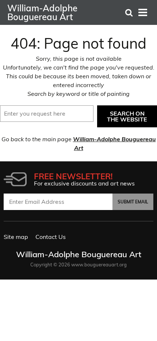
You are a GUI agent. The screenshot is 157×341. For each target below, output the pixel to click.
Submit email (133, 202)
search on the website (127, 116)
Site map (16, 236)
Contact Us (50, 236)
